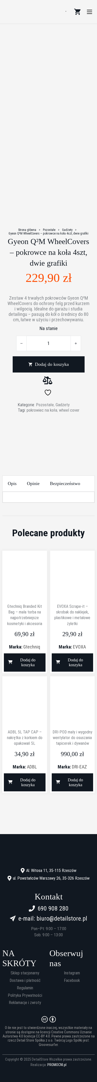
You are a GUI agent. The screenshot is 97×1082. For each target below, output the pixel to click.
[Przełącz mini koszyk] (77, 12)
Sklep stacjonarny (25, 973)
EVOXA (79, 647)
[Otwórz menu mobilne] (89, 12)
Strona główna (27, 230)
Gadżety (67, 230)
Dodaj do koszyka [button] (27, 662)
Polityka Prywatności (25, 995)
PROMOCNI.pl (56, 1065)
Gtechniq (31, 647)
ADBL (32, 766)
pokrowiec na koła (42, 410)
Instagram (72, 973)
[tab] (12, 483)
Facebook (72, 980)
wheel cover (69, 410)
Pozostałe (49, 230)
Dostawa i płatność (25, 980)
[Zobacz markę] (48, 432)
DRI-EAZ (79, 766)
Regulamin (25, 988)
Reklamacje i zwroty (25, 1002)
